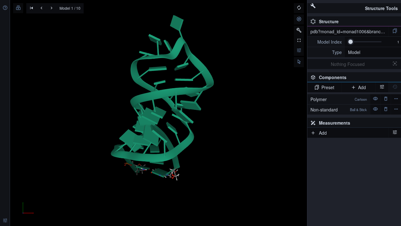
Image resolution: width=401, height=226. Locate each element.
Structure (329, 21)
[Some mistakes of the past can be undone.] (394, 87)
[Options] (394, 133)
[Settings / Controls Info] (299, 51)
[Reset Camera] (299, 8)
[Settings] (5, 221)
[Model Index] (326, 42)
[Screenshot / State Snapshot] (299, 19)
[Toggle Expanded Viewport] (299, 41)
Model (354, 52)
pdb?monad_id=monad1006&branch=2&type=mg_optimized (349, 31)
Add (362, 87)
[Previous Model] (41, 8)
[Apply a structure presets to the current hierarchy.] (394, 31)
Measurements (334, 123)
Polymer (338, 99)
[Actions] (396, 99)
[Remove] (386, 99)
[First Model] (31, 8)
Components (352, 78)
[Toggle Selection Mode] (299, 62)
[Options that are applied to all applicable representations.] (382, 87)
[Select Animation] (18, 8)
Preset (327, 87)
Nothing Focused (348, 64)
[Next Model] (51, 8)
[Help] (5, 8)
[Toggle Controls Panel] (299, 31)
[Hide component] (375, 99)
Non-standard (338, 109)
